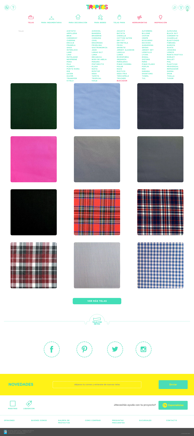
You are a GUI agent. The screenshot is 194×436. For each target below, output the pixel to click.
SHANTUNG (147, 73)
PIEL (169, 62)
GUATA (170, 47)
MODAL (145, 57)
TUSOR (170, 78)
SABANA (146, 71)
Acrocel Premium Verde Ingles (29, 99)
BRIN (69, 36)
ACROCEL (96, 31)
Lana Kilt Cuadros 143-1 (93, 205)
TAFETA (95, 76)
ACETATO (71, 31)
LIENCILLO (147, 52)
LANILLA (121, 52)
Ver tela (50, 105)
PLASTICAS (172, 64)
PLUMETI (71, 66)
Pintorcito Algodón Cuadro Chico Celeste (97, 258)
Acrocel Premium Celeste (92, 99)
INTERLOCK (72, 50)
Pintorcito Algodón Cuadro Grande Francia (159, 260)
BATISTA (121, 33)
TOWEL (145, 76)
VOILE (94, 81)
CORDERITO (172, 36)
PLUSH (95, 66)
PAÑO (144, 62)
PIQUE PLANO (148, 64)
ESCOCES (146, 43)
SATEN (70, 73)
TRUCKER (121, 78)
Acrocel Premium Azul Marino (161, 99)
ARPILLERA (72, 33)
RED (144, 69)
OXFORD (146, 59)
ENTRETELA (122, 43)
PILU (69, 64)
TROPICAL (96, 78)
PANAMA (96, 62)
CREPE (145, 38)
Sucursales (145, 420)
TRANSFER (72, 78)
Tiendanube (185, 433)
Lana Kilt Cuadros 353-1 (157, 205)
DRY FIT (121, 40)
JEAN (94, 50)
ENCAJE (70, 43)
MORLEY (171, 57)
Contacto (171, 420)
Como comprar (93, 420)
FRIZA (120, 45)
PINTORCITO (98, 64)
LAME (69, 52)
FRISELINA (97, 45)
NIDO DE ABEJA (99, 59)
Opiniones (9, 420)
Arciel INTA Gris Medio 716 (97, 152)
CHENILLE (121, 36)
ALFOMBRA (147, 31)
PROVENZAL (173, 66)
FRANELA (71, 45)
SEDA (94, 73)
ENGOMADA (97, 43)
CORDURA (96, 38)
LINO (69, 55)
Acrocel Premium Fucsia (29, 152)
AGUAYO (121, 31)
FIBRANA (171, 43)
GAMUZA (171, 45)
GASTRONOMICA (99, 47)
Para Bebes (100, 22)
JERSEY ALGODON (125, 50)
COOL (94, 40)
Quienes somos (39, 420)
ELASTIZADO (173, 40)
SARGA (170, 71)
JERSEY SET (148, 50)
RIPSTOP (96, 71)
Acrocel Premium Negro (29, 205)
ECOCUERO (147, 40)
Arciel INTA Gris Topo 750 (160, 152)
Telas (31, 22)
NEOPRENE (72, 59)
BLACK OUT (172, 33)
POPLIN (145, 66)
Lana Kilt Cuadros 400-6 (30, 258)
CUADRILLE (172, 38)
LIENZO (170, 52)
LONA (94, 55)
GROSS (145, 47)
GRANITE (121, 47)
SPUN (169, 73)
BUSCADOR (122, 81)
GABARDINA (147, 45)
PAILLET (171, 59)
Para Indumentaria (51, 22)
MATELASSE (72, 57)
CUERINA (71, 40)
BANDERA (96, 33)
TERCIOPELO (123, 76)
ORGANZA (121, 59)
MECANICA (97, 57)
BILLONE (146, 33)
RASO (119, 69)
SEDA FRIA (122, 73)
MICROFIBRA (123, 57)
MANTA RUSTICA (175, 55)
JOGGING (171, 50)
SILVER (70, 76)
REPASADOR (172, 69)
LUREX (120, 55)
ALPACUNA (172, 31)
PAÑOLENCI (122, 62)
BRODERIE (96, 36)
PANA (69, 62)
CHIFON (145, 36)
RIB (68, 71)
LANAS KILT (97, 52)
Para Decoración (78, 22)
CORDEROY (72, 38)
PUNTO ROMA (73, 69)
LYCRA (145, 55)
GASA (69, 47)
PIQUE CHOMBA (124, 64)
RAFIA (95, 69)
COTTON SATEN (124, 38)
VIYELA (70, 81)
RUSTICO (121, 71)
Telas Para (119, 22)
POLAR (120, 66)
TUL (144, 78)
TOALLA (170, 76)
